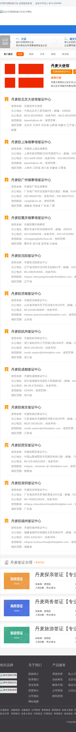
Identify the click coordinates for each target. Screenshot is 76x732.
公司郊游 (57, 690)
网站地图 (33, 701)
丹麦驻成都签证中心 (26, 369)
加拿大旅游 (67, 710)
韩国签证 (58, 713)
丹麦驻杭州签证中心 (26, 331)
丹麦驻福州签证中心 (26, 521)
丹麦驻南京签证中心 (26, 407)
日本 (42, 54)
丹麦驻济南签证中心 (26, 293)
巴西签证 (38, 713)
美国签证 (15, 713)
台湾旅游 (35, 710)
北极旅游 (25, 710)
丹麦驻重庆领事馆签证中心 (31, 218)
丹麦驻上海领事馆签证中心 (31, 142)
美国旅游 (56, 710)
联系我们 (33, 679)
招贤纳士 (33, 690)
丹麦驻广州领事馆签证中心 (31, 180)
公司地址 (33, 695)
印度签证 (48, 713)
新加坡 (65, 54)
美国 (31, 54)
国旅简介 (33, 673)
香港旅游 (46, 710)
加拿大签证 (26, 713)
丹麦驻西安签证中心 (26, 445)
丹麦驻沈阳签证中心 (26, 256)
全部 (20, 54)
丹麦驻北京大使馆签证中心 (31, 99)
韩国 (53, 54)
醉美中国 (57, 684)
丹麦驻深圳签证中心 (26, 483)
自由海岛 (57, 679)
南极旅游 (15, 710)
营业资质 (33, 684)
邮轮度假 (57, 695)
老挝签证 (68, 713)
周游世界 (57, 673)
